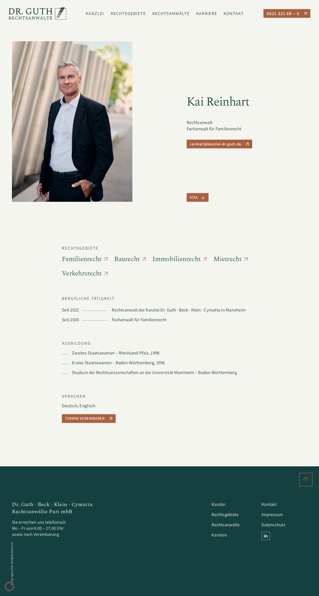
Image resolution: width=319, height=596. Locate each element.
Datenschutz (273, 525)
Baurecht (127, 259)
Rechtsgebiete (128, 13)
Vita (194, 197)
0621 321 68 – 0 (283, 13)
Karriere (206, 13)
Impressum (272, 514)
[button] (9, 586)
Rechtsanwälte (171, 13)
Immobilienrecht (177, 259)
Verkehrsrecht (82, 273)
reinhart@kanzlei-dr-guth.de (215, 144)
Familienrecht (82, 259)
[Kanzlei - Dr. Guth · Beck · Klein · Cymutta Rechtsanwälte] (37, 13)
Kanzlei (95, 13)
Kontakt (234, 13)
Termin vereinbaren (85, 418)
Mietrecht (228, 259)
